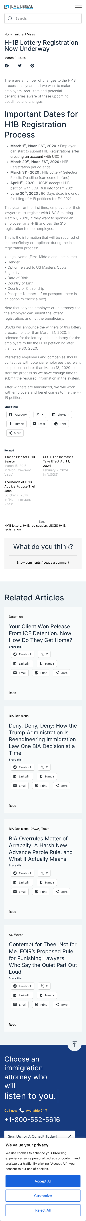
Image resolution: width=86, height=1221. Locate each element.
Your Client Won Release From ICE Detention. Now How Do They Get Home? (40, 633)
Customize (43, 1196)
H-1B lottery (12, 525)
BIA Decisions (18, 716)
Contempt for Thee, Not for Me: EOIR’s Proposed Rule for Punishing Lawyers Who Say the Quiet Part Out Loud (43, 958)
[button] (78, 7)
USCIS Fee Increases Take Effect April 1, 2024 (58, 461)
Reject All (43, 1210)
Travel (45, 828)
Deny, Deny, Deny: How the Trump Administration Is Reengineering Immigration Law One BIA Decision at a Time (43, 739)
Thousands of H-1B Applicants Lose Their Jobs (20, 486)
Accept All (43, 1181)
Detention (16, 616)
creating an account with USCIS (36, 156)
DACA (34, 828)
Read (12, 693)
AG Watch (16, 935)
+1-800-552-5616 (32, 1120)
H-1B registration (35, 525)
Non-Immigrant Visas (19, 34)
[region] (43, 1179)
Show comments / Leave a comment (43, 562)
